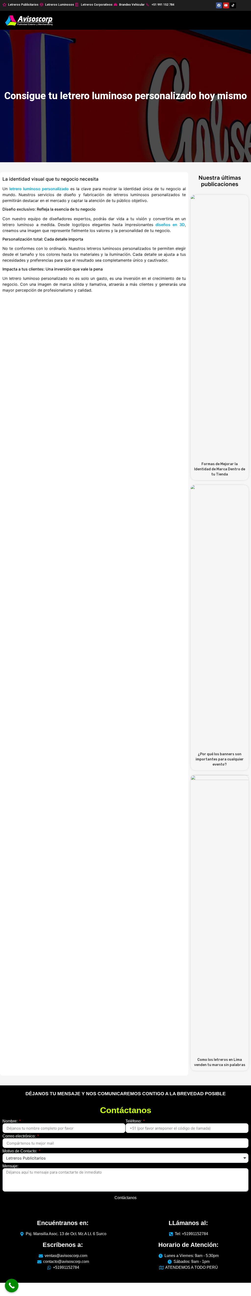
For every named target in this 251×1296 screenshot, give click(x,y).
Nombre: (10, 1121)
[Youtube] (226, 5)
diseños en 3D (170, 224)
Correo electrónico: (19, 1136)
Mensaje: (10, 1166)
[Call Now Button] (11, 1285)
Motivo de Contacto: (20, 1151)
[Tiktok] (233, 5)
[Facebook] (219, 5)
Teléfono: (134, 1121)
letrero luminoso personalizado (39, 188)
